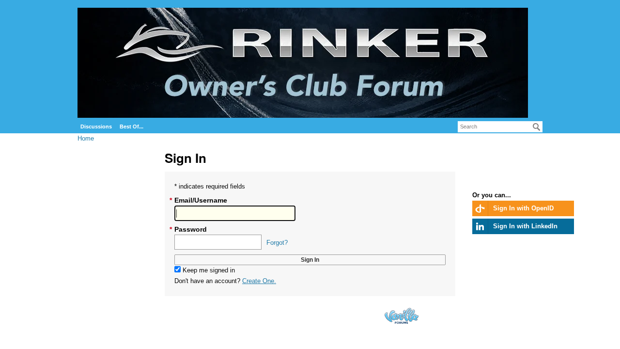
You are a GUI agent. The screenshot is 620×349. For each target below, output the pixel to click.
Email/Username (200, 200)
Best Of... (131, 126)
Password (190, 229)
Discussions (96, 126)
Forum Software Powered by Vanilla (401, 316)
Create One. (259, 281)
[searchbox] (500, 126)
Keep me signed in (208, 270)
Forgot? (277, 242)
